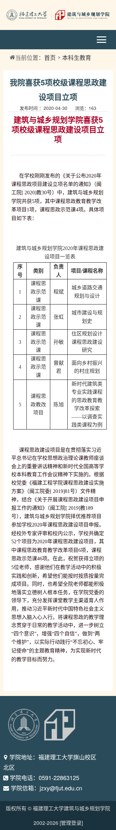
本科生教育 (76, 57)
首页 (50, 57)
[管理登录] (71, 822)
